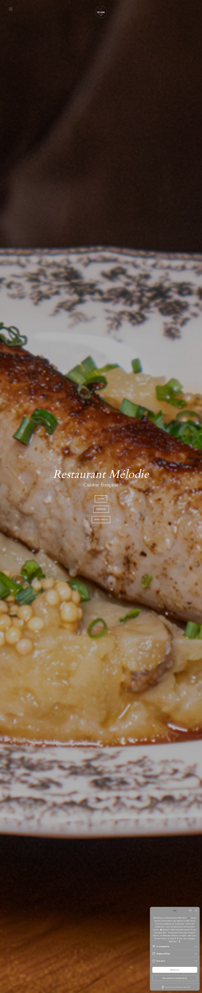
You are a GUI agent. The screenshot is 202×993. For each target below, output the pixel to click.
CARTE (101, 499)
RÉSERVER (101, 509)
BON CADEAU (101, 519)
